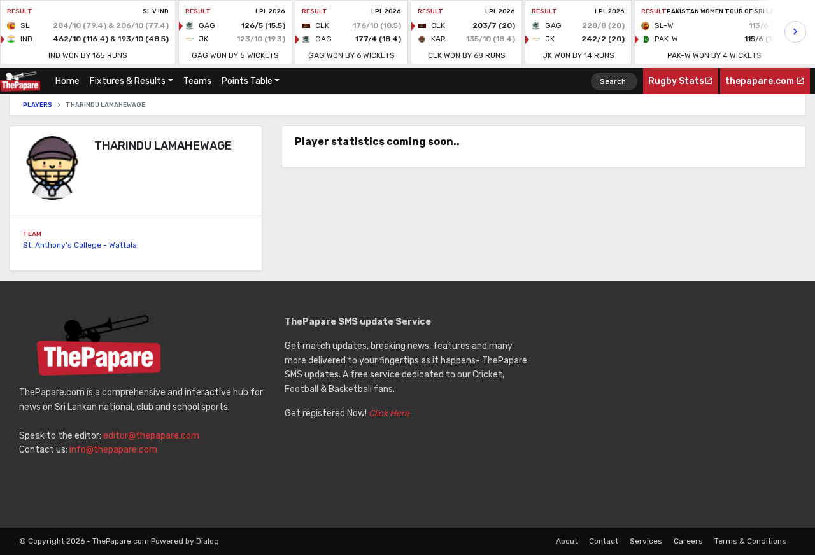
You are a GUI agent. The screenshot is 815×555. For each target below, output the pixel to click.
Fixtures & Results (128, 81)
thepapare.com (760, 81)
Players (37, 105)
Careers (688, 541)
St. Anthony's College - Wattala (80, 245)
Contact (603, 541)
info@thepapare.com (113, 449)
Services (646, 541)
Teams (197, 81)
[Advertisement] (672, 404)
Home (70, 81)
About (567, 541)
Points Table (247, 81)
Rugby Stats (676, 81)
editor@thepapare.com (151, 435)
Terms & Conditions (750, 541)
